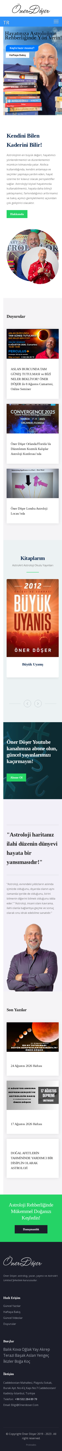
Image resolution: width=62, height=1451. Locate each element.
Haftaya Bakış (17, 55)
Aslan (31, 1355)
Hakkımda (17, 214)
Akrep (45, 1349)
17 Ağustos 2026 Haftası (26, 1124)
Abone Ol (16, 777)
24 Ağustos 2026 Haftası (26, 1066)
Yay (36, 1349)
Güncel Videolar (13, 1318)
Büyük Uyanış (32, 664)
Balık (7, 1349)
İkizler (8, 1361)
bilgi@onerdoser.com (24, 1405)
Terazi (8, 1355)
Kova (17, 1349)
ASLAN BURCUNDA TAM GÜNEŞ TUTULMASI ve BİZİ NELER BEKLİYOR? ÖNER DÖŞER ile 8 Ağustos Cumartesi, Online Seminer (32, 379)
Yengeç (43, 1355)
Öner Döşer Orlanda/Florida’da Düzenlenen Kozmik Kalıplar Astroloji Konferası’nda (31, 449)
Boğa (19, 1361)
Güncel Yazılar (12, 1306)
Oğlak (27, 1349)
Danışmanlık (31, 1229)
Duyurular (9, 1324)
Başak (20, 1355)
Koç (27, 1361)
